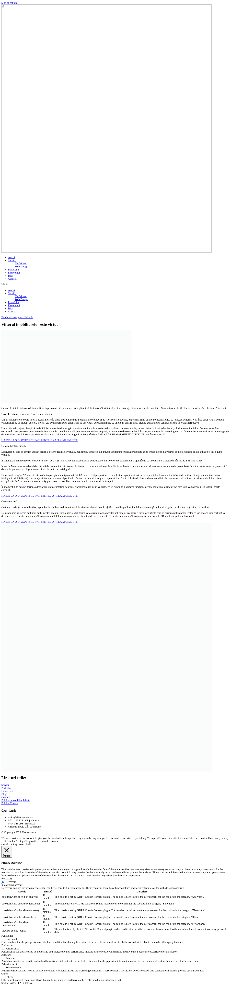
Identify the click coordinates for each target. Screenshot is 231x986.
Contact (12, 278)
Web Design (21, 266)
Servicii (12, 260)
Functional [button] (7, 935)
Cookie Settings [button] (9, 844)
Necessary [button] (6, 878)
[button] (115, 284)
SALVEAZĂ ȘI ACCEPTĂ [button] (16, 983)
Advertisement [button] (9, 964)
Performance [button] (8, 945)
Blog (10, 275)
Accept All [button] (25, 844)
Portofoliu (13, 269)
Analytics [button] (6, 954)
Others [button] (4, 973)
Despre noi (14, 272)
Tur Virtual (21, 263)
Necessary (10, 881)
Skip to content (9, 2)
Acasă (11, 257)
